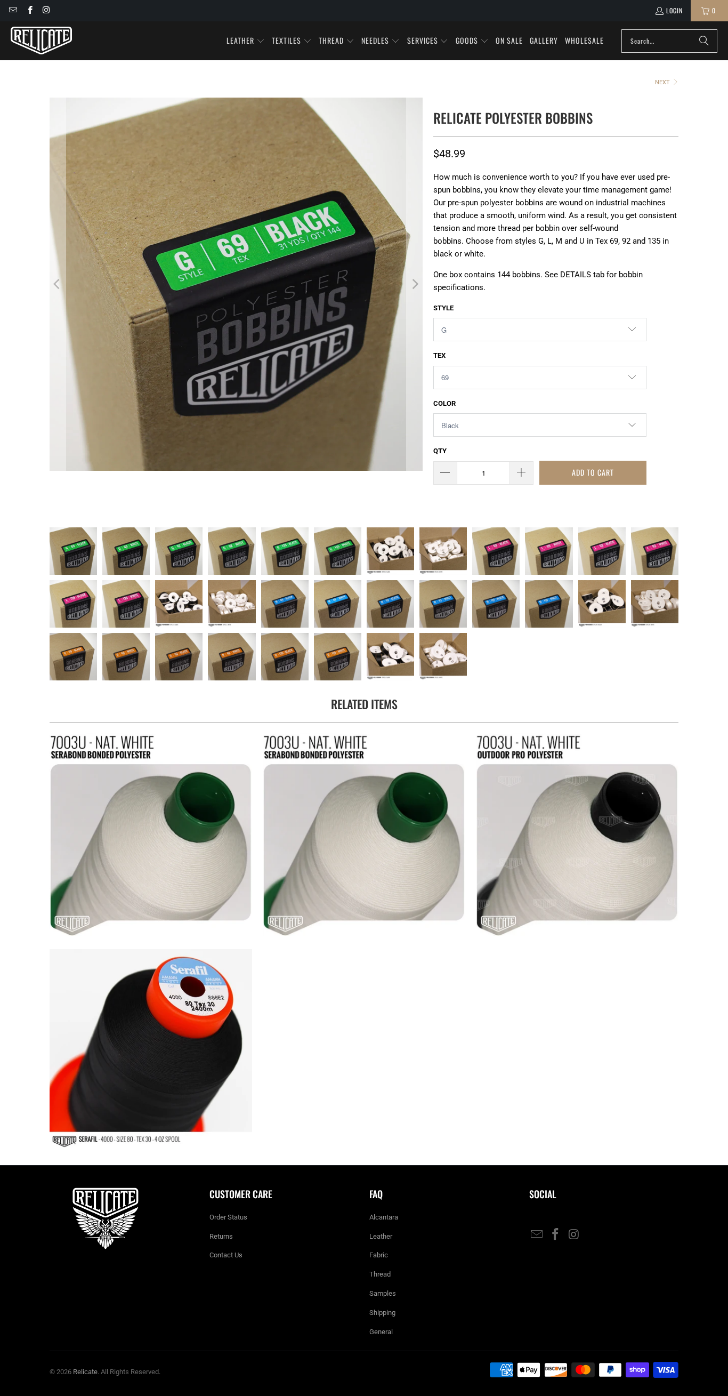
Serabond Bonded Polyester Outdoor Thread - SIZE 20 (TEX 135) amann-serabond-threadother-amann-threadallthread (364, 834)
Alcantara (383, 1217)
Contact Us (225, 1255)
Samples (382, 1293)
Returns (221, 1236)
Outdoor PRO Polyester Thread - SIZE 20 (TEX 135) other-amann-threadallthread (577, 834)
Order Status (228, 1217)
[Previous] (57, 284)
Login (674, 10)
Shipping (382, 1313)
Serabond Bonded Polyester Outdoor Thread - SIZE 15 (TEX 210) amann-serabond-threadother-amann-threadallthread (151, 834)
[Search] (704, 41)
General (381, 1332)
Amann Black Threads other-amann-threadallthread (151, 1050)
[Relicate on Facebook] (29, 10)
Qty (440, 451)
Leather (380, 1236)
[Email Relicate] (12, 10)
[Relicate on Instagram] (46, 10)
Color (444, 403)
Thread (380, 1274)
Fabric (378, 1255)
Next (663, 82)
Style (443, 308)
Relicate (85, 1372)
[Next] (414, 284)
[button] (246, 41)
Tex (439, 355)
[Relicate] (41, 41)
